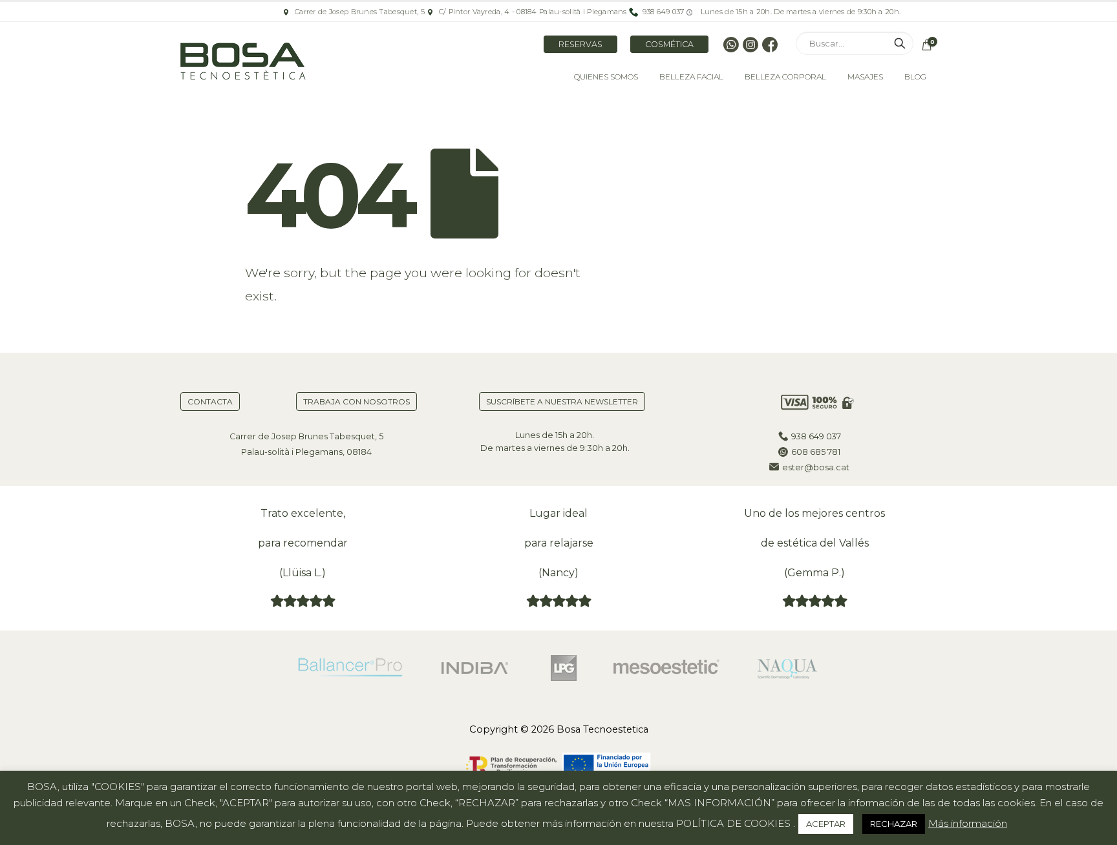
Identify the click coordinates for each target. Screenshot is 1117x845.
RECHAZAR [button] (893, 824)
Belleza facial (691, 76)
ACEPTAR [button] (826, 824)
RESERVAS (580, 44)
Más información (967, 823)
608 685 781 (815, 452)
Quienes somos (606, 76)
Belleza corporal (785, 76)
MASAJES (865, 76)
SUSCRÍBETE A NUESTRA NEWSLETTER (562, 401)
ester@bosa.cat (815, 467)
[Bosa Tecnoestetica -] (245, 62)
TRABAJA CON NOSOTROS (356, 401)
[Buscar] (900, 43)
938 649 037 (816, 436)
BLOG (915, 76)
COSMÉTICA (669, 44)
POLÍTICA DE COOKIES (733, 823)
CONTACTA (210, 401)
